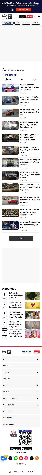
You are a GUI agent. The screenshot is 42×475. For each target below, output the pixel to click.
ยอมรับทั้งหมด (23, 10)
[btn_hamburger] (39, 17)
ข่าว (17, 23)
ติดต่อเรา (30, 472)
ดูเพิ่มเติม (21, 238)
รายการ (26, 23)
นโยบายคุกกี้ (34, 5)
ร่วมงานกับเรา (19, 472)
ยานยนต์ (35, 23)
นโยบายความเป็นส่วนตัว (17, 5)
